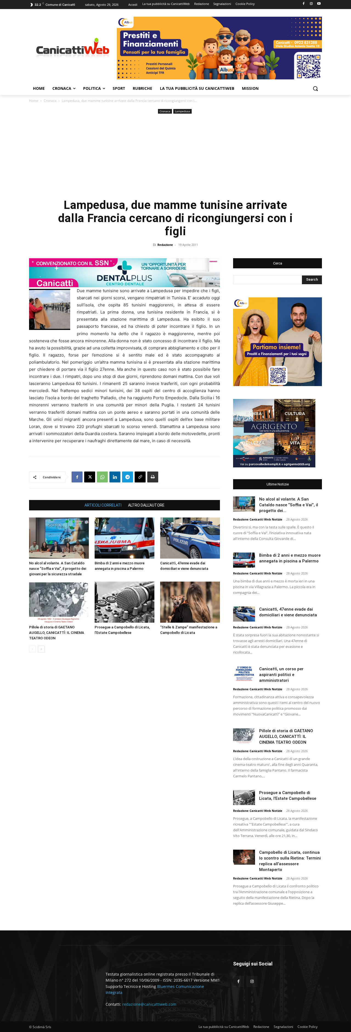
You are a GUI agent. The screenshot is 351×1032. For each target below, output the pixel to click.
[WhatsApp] (102, 477)
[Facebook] (304, 4)
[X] (89, 477)
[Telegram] (127, 477)
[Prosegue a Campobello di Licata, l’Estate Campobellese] (124, 602)
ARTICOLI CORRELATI (102, 505)
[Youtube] (319, 4)
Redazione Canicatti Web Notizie (257, 519)
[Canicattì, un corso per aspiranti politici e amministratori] (244, 673)
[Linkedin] (114, 477)
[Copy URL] (140, 477)
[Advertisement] (175, 156)
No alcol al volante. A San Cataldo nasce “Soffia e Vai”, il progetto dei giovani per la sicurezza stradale (57, 568)
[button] (315, 88)
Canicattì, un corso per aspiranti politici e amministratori (281, 674)
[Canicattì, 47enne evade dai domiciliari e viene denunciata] (190, 538)
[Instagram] (311, 4)
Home (33, 100)
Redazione (165, 245)
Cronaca (50, 100)
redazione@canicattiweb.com (149, 1004)
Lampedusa (182, 111)
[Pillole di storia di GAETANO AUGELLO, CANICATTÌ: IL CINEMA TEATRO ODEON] (59, 602)
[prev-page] (32, 649)
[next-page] (41, 649)
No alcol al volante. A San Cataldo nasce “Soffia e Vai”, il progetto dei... (288, 505)
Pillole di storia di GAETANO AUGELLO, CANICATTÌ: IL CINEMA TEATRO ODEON (56, 632)
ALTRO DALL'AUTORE (146, 505)
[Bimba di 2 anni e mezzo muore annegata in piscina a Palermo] (124, 538)
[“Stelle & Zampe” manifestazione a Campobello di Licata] (190, 602)
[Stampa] (152, 477)
